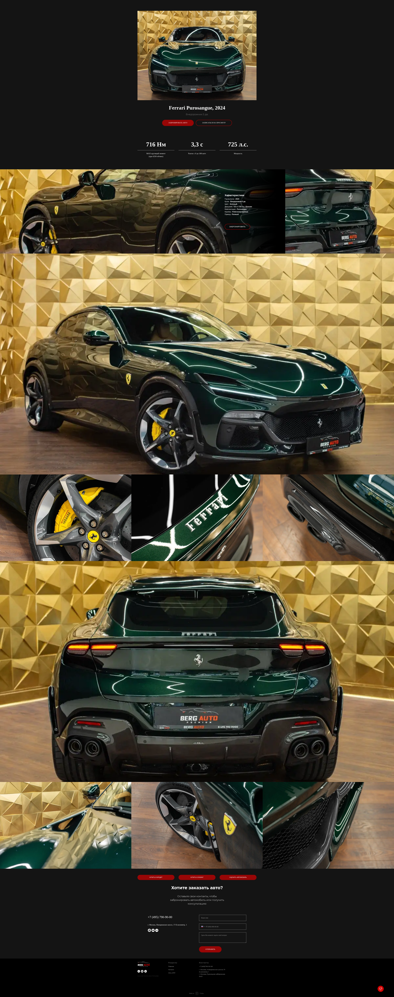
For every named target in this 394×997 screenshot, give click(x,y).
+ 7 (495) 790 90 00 (206, 966)
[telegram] (156, 930)
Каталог (171, 969)
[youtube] (153, 930)
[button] (178, 123)
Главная (171, 966)
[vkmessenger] (149, 930)
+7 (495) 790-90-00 (160, 917)
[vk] (138, 971)
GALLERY (171, 973)
